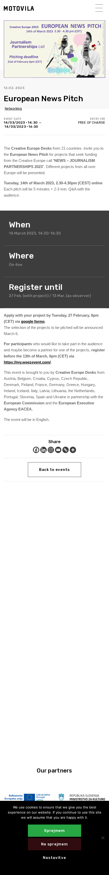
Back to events (54, 469)
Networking (13, 108)
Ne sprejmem (54, 844)
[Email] (58, 450)
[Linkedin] (43, 450)
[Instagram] (51, 450)
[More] (73, 450)
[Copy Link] (65, 450)
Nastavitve (54, 857)
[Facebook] (36, 450)
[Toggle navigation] (99, 8)
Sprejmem (54, 830)
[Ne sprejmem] (102, 837)
